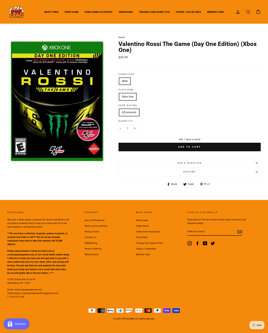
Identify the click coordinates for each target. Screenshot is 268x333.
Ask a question (190, 163)
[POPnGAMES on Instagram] (189, 243)
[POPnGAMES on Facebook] (197, 243)
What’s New (51, 12)
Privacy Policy (92, 231)
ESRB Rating (91, 243)
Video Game (71, 12)
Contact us (90, 237)
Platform (126, 90)
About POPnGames (95, 220)
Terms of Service (93, 249)
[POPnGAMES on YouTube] (205, 243)
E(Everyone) (129, 112)
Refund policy (92, 254)
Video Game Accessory (98, 12)
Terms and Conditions (96, 226)
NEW (125, 81)
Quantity (126, 121)
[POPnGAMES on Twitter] (213, 243)
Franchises (126, 12)
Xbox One (127, 96)
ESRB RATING (128, 105)
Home (122, 37)
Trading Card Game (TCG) (154, 12)
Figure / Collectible (188, 12)
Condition (126, 74)
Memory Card (215, 12)
